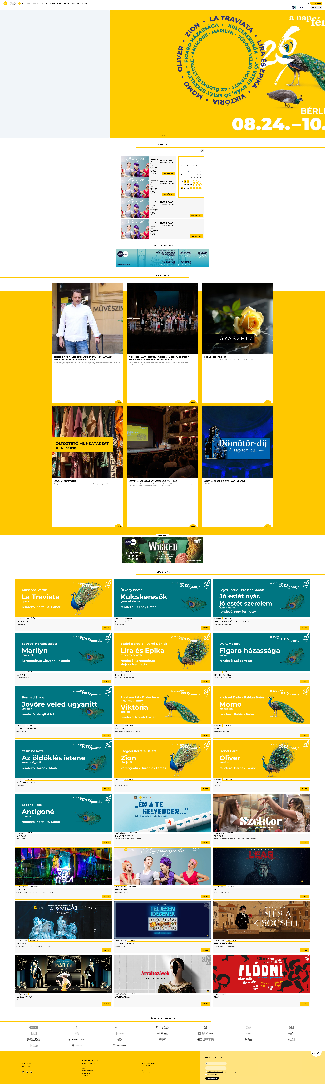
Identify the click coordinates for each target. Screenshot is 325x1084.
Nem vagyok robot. (212, 1074)
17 (191, 181)
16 (188, 181)
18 (194, 181)
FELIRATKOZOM (212, 1078)
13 (200, 178)
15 (185, 181)
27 (200, 184)
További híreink (162, 535)
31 (182, 174)
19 (197, 181)
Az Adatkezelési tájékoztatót (215, 1072)
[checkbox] (206, 1072)
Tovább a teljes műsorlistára (162, 246)
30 (188, 188)
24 (191, 184)
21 (182, 184)
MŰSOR (28, 3)
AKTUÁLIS (35, 3)
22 (185, 184)
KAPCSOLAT (75, 3)
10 (191, 178)
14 (182, 181)
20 (200, 181)
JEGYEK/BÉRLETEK (55, 3)
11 (194, 178)
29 (185, 188)
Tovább (106, 628)
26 (197, 184)
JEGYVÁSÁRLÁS (316, 3)
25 (194, 184)
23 (188, 184)
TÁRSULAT (66, 3)
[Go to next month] (200, 166)
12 (197, 178)
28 (182, 188)
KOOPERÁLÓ (85, 3)
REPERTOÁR (44, 3)
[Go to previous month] (182, 166)
